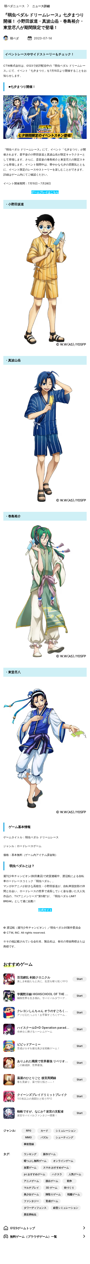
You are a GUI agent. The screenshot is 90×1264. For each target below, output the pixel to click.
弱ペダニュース (14, 6)
